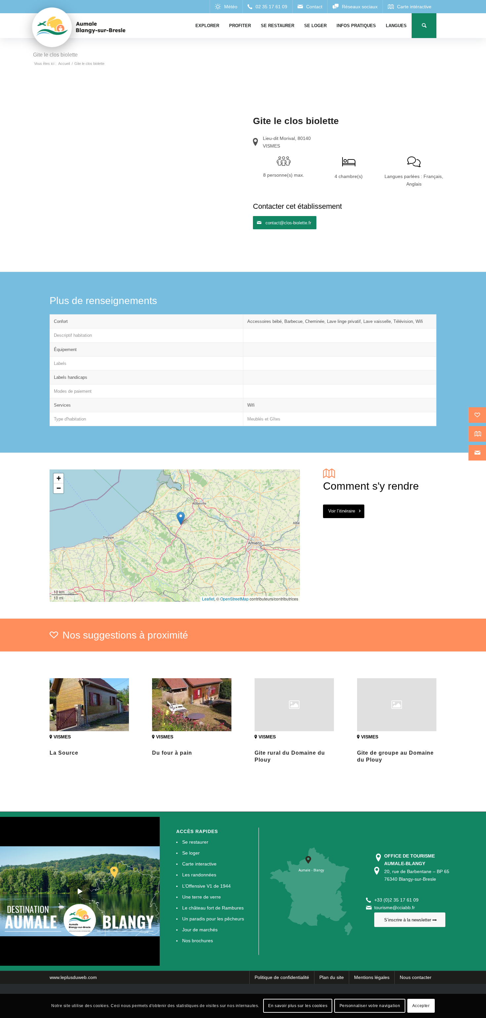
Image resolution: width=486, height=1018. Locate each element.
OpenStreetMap (234, 598)
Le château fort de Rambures (213, 907)
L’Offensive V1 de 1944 (206, 886)
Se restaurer (195, 842)
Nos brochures (197, 940)
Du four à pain (172, 753)
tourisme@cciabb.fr (394, 907)
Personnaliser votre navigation (370, 1005)
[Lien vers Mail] (309, 6)
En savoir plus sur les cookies (297, 1005)
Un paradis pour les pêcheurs (213, 918)
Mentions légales (371, 977)
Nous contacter (415, 977)
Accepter (421, 1005)
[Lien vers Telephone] (267, 6)
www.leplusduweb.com (73, 977)
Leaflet (208, 598)
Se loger (191, 853)
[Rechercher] (424, 25)
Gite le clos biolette (55, 55)
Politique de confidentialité (282, 977)
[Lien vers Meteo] (226, 6)
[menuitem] (207, 25)
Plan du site (331, 977)
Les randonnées (199, 874)
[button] (181, 518)
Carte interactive (199, 863)
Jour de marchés (200, 929)
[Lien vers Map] (409, 6)
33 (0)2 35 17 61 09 (398, 900)
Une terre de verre (201, 897)
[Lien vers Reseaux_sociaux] (355, 6)
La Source (64, 753)
